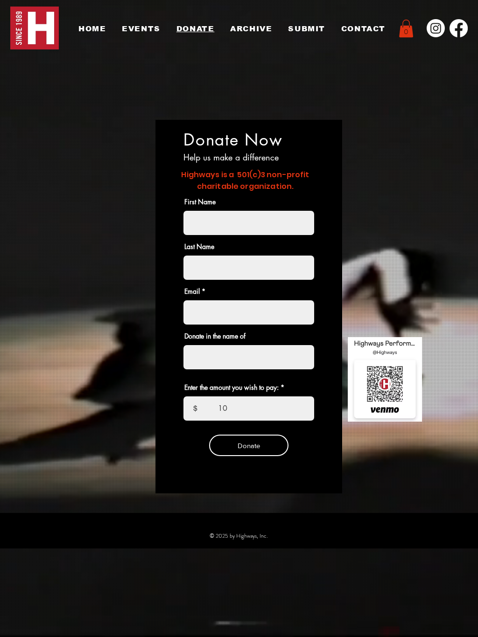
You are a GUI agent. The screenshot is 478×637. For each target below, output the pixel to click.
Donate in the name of (215, 336)
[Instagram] (436, 28)
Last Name (199, 246)
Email (192, 291)
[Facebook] (459, 28)
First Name (200, 202)
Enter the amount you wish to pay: (231, 387)
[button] (406, 28)
